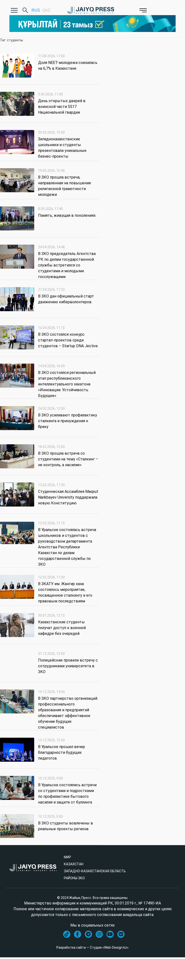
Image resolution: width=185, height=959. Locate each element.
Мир (67, 857)
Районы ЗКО (74, 878)
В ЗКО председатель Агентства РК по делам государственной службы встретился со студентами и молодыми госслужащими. (67, 265)
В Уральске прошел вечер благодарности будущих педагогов (61, 752)
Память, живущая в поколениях (67, 215)
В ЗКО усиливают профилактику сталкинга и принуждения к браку (67, 421)
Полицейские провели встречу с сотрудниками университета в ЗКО (68, 666)
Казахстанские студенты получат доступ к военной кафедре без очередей (62, 628)
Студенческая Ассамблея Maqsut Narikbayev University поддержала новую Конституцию (68, 497)
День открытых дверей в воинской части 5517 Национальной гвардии (62, 107)
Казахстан (73, 864)
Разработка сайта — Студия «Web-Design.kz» (92, 947)
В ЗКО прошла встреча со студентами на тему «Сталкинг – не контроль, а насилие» (68, 459)
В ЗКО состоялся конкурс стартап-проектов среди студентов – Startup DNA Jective (68, 340)
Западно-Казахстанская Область (95, 871)
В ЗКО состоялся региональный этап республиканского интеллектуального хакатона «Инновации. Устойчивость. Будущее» (67, 384)
